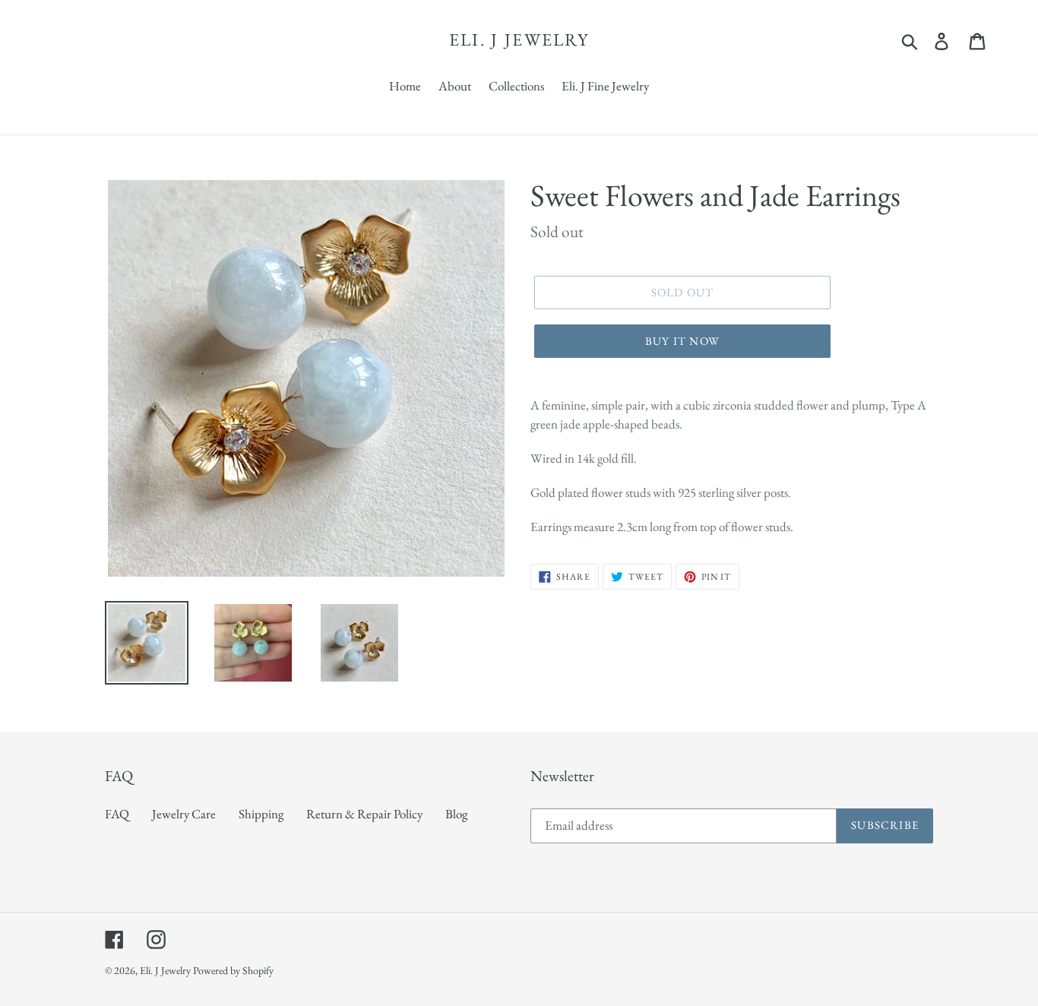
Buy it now (682, 341)
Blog (456, 813)
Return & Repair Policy (364, 813)
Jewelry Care (184, 813)
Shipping (261, 813)
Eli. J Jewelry (519, 40)
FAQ (117, 813)
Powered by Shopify (233, 970)
